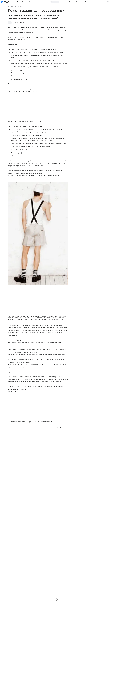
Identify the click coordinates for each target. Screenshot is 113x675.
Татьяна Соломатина (18, 22)
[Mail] (2, 2)
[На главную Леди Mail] (6, 2)
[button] (38, 233)
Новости (20, 6)
